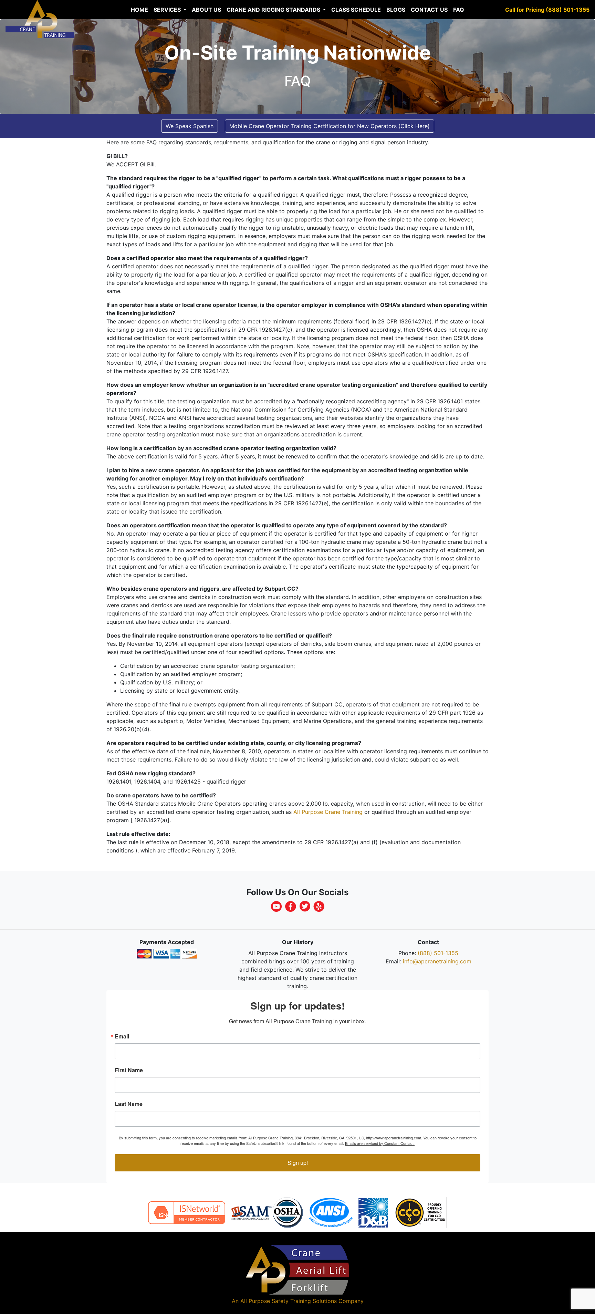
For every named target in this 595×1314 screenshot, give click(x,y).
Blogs (395, 9)
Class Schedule (356, 9)
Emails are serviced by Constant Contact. (380, 1143)
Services (168, 9)
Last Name (129, 1104)
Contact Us (429, 9)
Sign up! (298, 1163)
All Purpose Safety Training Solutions (288, 1300)
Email (122, 1036)
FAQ (458, 9)
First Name (129, 1070)
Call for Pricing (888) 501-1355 (547, 9)
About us (206, 9)
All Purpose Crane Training (328, 811)
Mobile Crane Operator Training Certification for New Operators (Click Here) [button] (329, 126)
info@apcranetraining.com (437, 961)
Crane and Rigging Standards (274, 9)
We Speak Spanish (189, 126)
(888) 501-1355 (438, 953)
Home (139, 9)
